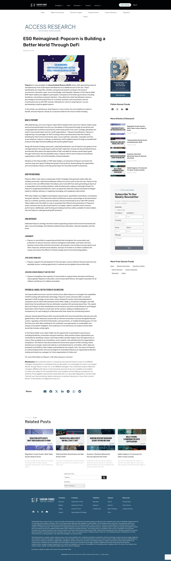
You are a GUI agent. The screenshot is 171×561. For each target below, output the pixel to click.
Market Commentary (57, 12)
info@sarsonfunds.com (51, 379)
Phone (117, 227)
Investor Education (111, 12)
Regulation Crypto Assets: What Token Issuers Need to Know (136, 128)
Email (128, 227)
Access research (50, 26)
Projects (88, 5)
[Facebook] (112, 109)
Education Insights (76, 12)
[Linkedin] (122, 109)
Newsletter (118, 207)
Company (118, 220)
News (43, 12)
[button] (45, 391)
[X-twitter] (117, 109)
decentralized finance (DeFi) (59, 85)
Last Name (130, 213)
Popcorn (28, 85)
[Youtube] (127, 109)
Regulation (126, 12)
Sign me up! (121, 210)
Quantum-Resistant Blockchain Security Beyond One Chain (136, 156)
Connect (97, 5)
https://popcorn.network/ (63, 357)
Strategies (58, 5)
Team (68, 5)
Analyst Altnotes (93, 12)
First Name (118, 213)
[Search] (104, 477)
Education (77, 5)
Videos (85, 16)
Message (118, 235)
